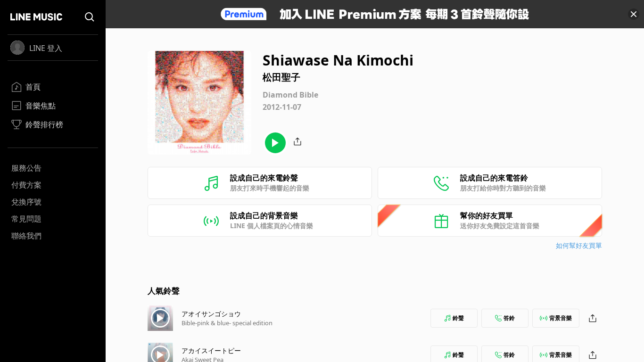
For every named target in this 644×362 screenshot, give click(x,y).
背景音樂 (560, 318)
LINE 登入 (45, 48)
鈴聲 (458, 318)
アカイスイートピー (211, 350)
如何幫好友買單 (579, 245)
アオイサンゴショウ (211, 313)
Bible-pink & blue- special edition (227, 323)
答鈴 (509, 318)
